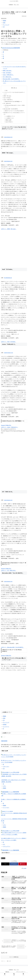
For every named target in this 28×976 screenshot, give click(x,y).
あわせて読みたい (9, 121)
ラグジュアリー (6, 846)
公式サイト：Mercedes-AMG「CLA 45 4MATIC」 (12, 647)
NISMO (4, 724)
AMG (4, 22)
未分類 (3, 858)
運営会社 (7, 971)
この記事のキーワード (10, 116)
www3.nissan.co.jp (8, 352)
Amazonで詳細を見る (6, 425)
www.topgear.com (8, 137)
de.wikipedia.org (8, 277)
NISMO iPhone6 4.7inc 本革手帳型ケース (13, 101)
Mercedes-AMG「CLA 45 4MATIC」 (11, 79)
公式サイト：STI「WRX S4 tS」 (8, 570)
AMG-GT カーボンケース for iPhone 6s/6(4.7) (14, 110)
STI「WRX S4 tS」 (7, 76)
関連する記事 (8, 120)
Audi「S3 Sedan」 (7, 72)
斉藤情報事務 (17, 47)
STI (4, 26)
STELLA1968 (16, 772)
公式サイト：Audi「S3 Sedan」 (8, 341)
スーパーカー (6, 807)
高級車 (4, 20)
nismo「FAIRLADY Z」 (8, 74)
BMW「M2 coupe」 (7, 70)
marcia (11, 811)
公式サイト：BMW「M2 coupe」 (8, 228)
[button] (25, 481)
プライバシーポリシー (20, 971)
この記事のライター (10, 118)
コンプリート (6, 726)
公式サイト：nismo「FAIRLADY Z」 (9, 427)
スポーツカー (6, 766)
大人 (4, 844)
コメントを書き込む (14, 957)
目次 (12, 87)
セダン (4, 786)
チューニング (6, 24)
